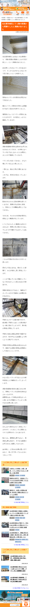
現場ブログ (10, 17)
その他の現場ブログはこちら (20, 588)
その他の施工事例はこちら (21, 502)
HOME (3, 17)
